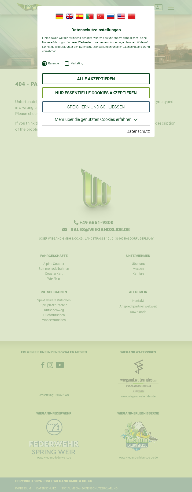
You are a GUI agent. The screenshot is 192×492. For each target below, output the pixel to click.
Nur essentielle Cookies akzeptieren (96, 92)
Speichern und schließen (96, 106)
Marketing (77, 63)
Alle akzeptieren (96, 78)
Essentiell (54, 63)
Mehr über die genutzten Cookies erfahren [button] (93, 119)
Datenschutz (138, 131)
